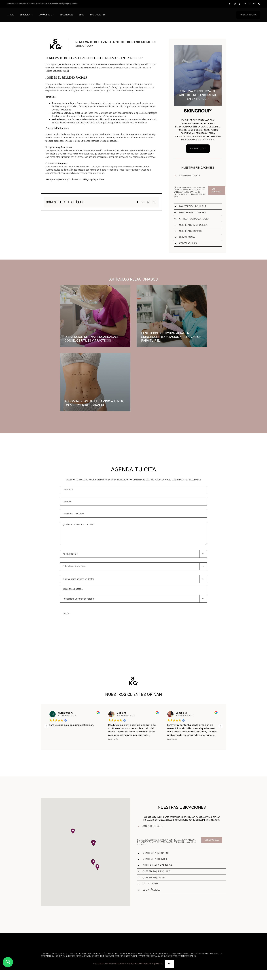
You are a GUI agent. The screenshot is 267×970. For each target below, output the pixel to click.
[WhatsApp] (148, 202)
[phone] (259, 4)
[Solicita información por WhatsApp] (8, 962)
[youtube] (245, 4)
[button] (198, 176)
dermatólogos (70, 134)
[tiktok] (240, 4)
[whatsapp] (249, 4)
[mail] (254, 4)
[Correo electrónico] (154, 202)
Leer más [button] (54, 739)
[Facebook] (137, 202)
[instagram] (235, 4)
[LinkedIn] (143, 202)
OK (169, 963)
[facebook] (230, 4)
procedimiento (73, 67)
